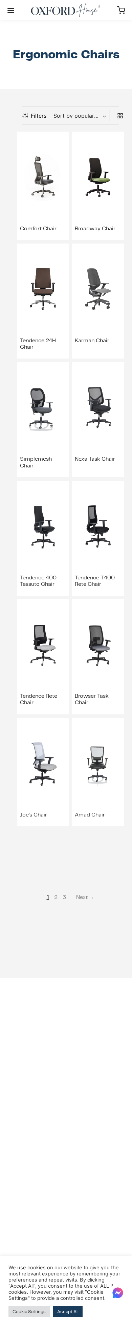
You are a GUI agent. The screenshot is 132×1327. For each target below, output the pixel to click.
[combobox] (80, 115)
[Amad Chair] (98, 763)
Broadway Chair (95, 228)
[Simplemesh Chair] (43, 407)
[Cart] (121, 10)
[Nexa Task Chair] (98, 407)
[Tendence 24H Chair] (43, 289)
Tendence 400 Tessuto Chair (38, 581)
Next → (85, 897)
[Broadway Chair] (98, 177)
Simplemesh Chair (36, 462)
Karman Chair (92, 340)
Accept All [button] (68, 1311)
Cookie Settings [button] (29, 1311)
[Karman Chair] (98, 289)
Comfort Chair (38, 228)
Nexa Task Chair (95, 458)
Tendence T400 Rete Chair (95, 581)
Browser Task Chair (92, 699)
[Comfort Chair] (43, 177)
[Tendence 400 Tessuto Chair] (43, 526)
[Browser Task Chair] (98, 644)
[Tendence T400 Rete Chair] (98, 526)
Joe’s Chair (33, 814)
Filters (38, 115)
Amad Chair (90, 814)
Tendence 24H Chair (38, 343)
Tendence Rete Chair (38, 699)
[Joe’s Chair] (43, 763)
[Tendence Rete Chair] (43, 644)
